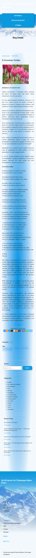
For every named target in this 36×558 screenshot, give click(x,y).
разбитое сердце (7, 350)
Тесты (9, 407)
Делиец (9, 390)
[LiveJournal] (19, 331)
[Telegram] (31, 331)
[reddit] (17, 331)
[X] (12, 331)
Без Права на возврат (11, 422)
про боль (17, 348)
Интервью (10, 392)
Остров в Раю (11, 394)
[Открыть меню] (18, 12)
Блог (11, 342)
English (9, 382)
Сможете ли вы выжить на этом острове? (17, 436)
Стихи (9, 405)
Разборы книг (11, 399)
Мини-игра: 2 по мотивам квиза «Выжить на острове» (18, 443)
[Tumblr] (22, 331)
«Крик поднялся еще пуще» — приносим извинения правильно (17, 429)
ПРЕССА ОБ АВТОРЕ (18, 20)
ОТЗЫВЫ (18, 25)
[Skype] (29, 331)
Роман (9, 403)
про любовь (25, 348)
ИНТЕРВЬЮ (18, 15)
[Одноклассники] (7, 331)
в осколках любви (7, 348)
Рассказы (10, 401)
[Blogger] (14, 331)
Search (27, 368)
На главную (18, 324)
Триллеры (10, 409)
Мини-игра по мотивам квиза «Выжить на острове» (17, 451)
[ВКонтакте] (4, 331)
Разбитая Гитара (12, 396)
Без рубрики (11, 386)
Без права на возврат (13, 384)
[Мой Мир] (9, 331)
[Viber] (24, 331)
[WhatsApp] (27, 331)
